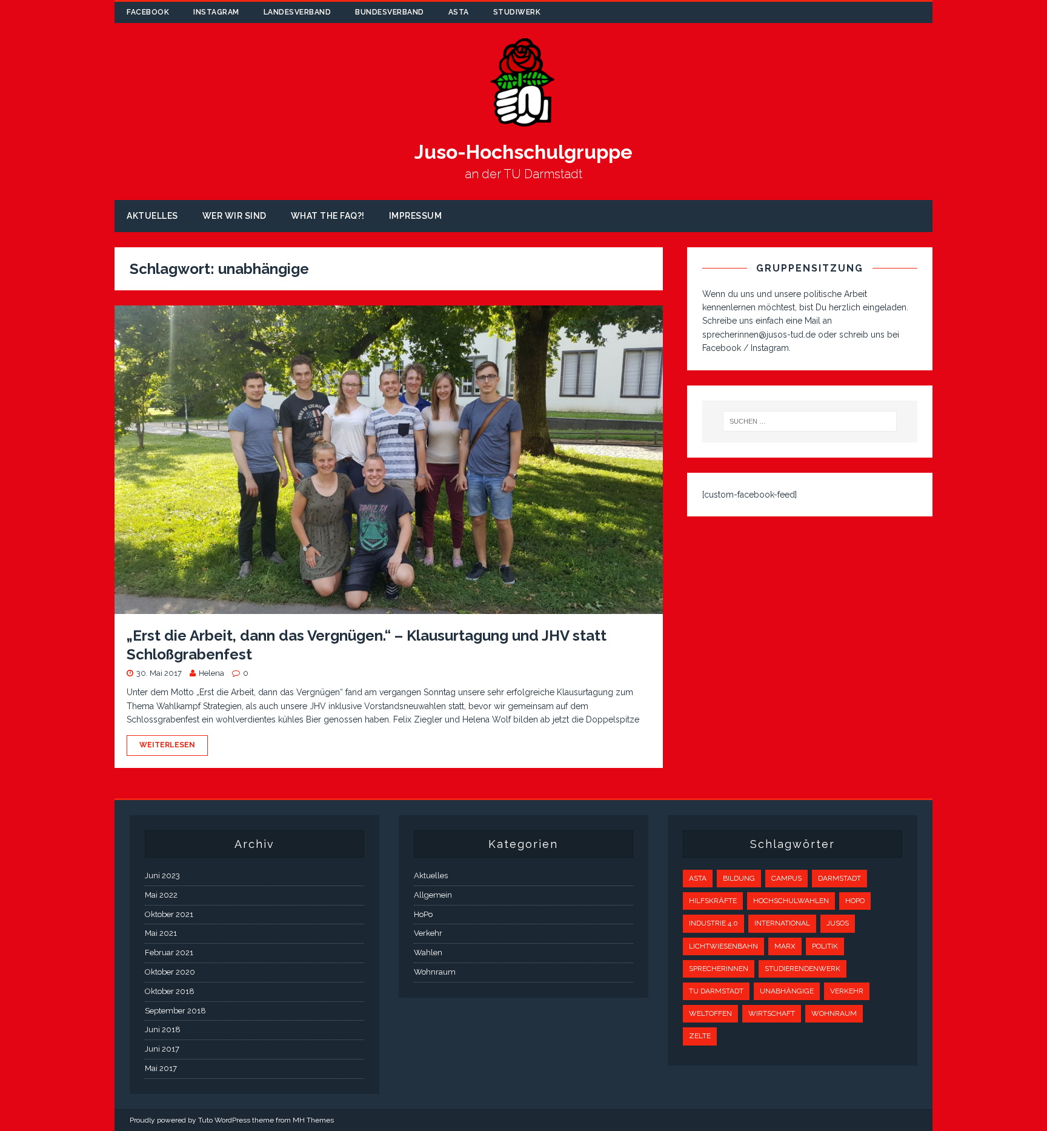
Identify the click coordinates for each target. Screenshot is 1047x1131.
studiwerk (517, 12)
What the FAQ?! (328, 216)
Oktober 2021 (169, 914)
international (782, 923)
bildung (739, 878)
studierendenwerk (802, 968)
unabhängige (787, 991)
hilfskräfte (713, 900)
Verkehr (428, 933)
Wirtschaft (771, 1013)
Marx (785, 946)
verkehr (846, 991)
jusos (837, 923)
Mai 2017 (161, 1068)
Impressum (415, 216)
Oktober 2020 (170, 971)
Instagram (216, 12)
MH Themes (313, 1120)
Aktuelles (152, 216)
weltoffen (710, 1013)
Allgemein (433, 894)
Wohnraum (435, 971)
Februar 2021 (169, 952)
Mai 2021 (161, 933)
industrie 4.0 (713, 923)
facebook (148, 12)
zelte (700, 1036)
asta (458, 12)
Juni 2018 (163, 1029)
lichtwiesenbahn (723, 946)
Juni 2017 (162, 1048)
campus (786, 878)
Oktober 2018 (169, 991)
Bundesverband (389, 12)
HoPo (423, 914)
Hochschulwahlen (791, 900)
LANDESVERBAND (297, 12)
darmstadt (839, 878)
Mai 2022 (161, 894)
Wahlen (428, 952)
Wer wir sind (234, 216)
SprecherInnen (718, 968)
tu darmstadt (716, 991)
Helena (211, 673)
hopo (855, 900)
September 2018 (175, 1010)
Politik (825, 946)
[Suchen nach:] (810, 421)
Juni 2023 (162, 875)
